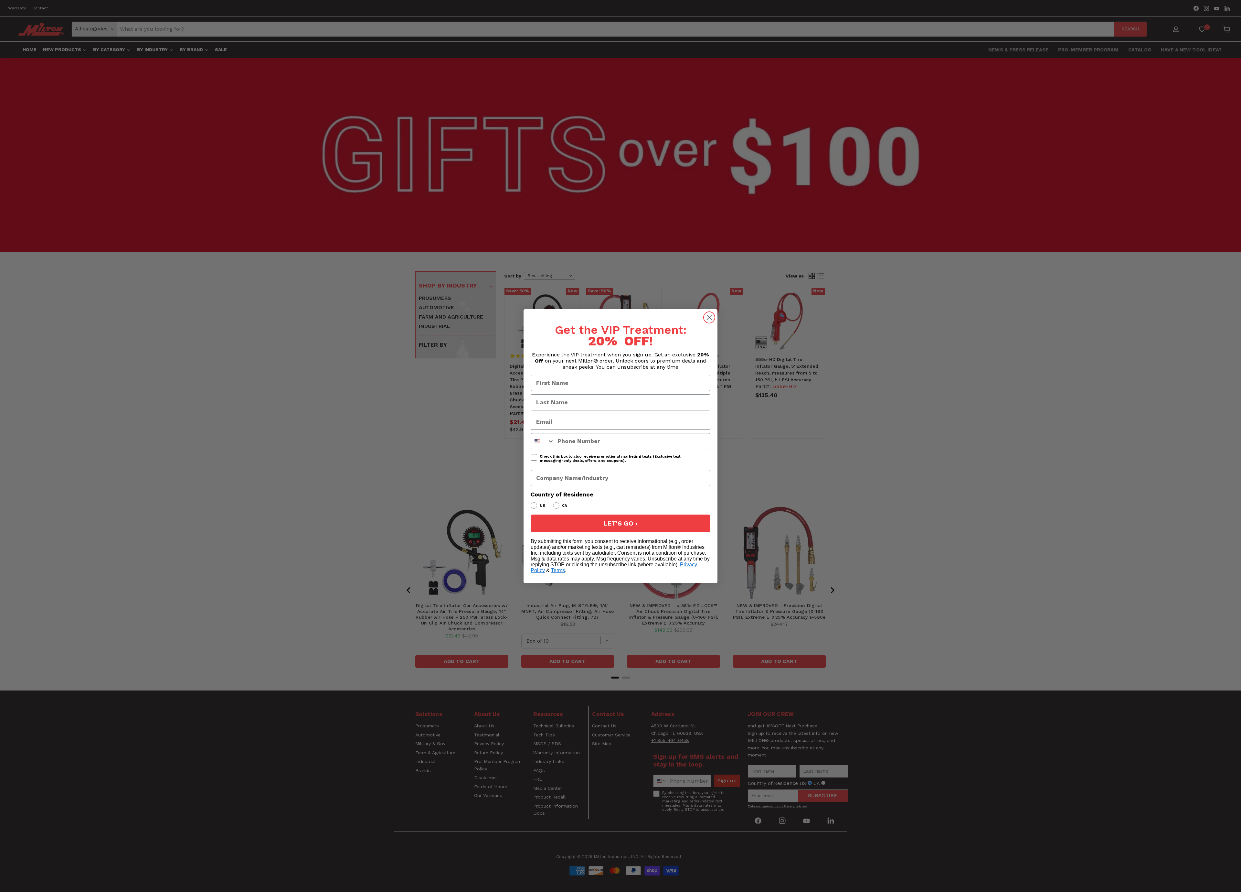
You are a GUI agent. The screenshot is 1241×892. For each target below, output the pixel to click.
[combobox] (542, 441)
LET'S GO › (621, 523)
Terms (558, 570)
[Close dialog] (709, 317)
